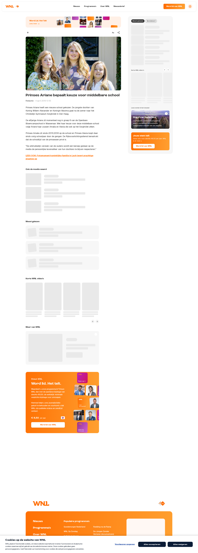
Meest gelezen (137, 21)
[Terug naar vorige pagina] (28, 32)
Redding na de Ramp (102, 527)
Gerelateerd (151, 21)
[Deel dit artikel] (118, 32)
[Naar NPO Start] (161, 503)
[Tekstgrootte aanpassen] (113, 32)
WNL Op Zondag (71, 531)
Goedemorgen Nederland (74, 527)
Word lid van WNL (174, 6)
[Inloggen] (190, 6)
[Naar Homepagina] (12, 6)
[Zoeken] (159, 6)
